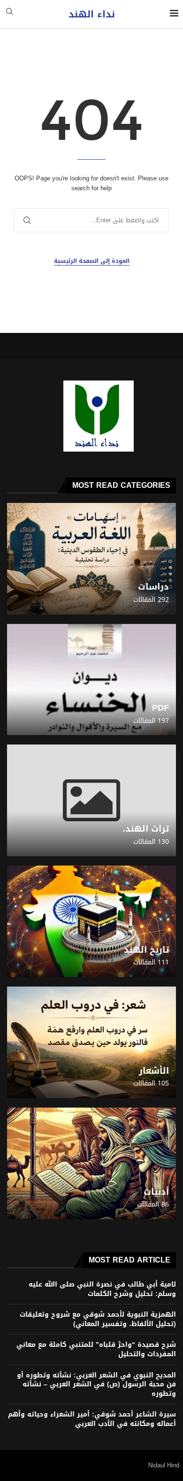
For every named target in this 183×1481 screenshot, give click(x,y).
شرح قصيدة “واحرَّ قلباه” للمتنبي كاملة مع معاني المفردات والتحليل (96, 1349)
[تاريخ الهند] (91, 921)
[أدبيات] (91, 1163)
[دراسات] (91, 559)
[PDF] (91, 680)
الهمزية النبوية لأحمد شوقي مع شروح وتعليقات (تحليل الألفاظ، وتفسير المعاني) (98, 1319)
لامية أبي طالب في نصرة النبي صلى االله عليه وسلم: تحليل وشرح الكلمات (102, 1289)
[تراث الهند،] (91, 800)
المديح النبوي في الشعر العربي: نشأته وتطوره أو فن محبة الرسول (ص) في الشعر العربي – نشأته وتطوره (96, 1384)
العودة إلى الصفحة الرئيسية (92, 261)
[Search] (9, 14)
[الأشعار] (91, 1042)
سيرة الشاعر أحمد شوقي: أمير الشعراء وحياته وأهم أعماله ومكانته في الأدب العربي (92, 1419)
